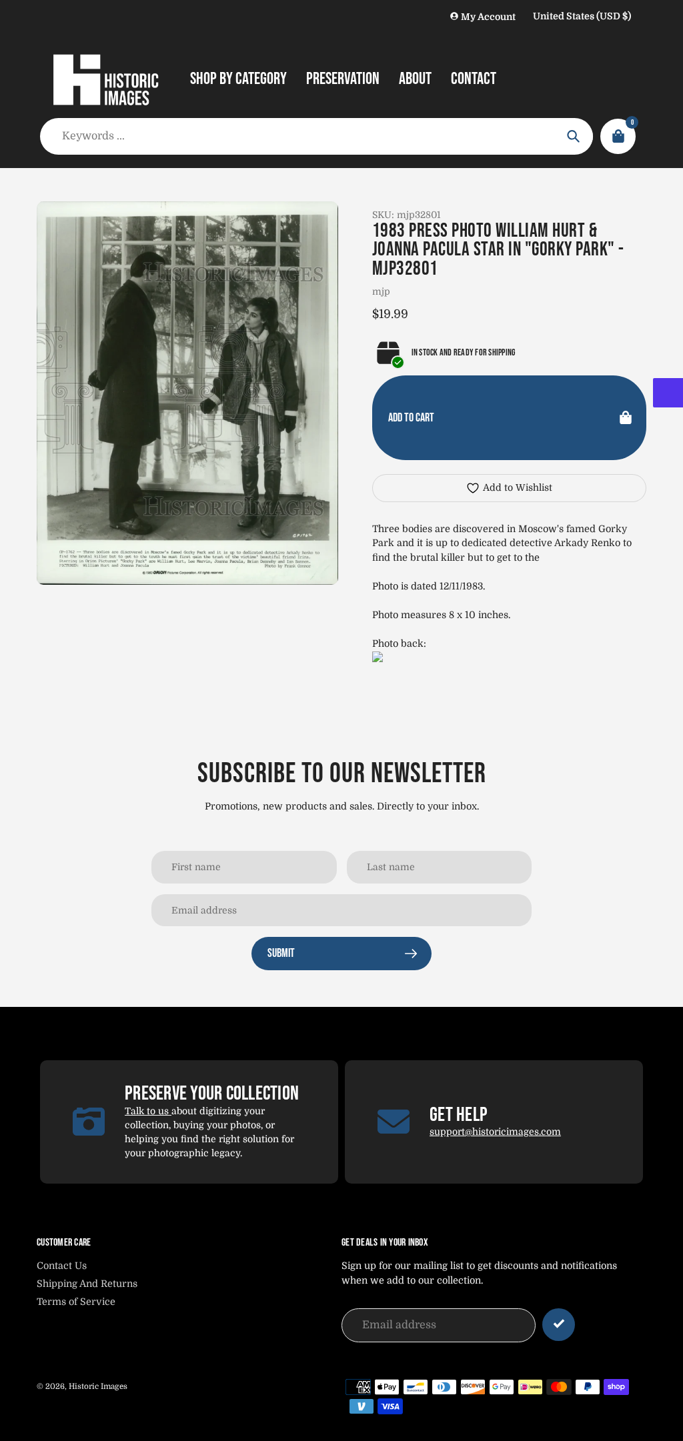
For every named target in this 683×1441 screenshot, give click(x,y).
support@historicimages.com (495, 1131)
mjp (381, 291)
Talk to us (148, 1111)
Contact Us (62, 1265)
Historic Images (98, 1386)
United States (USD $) (582, 16)
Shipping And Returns (87, 1283)
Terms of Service (76, 1301)
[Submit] (558, 1324)
